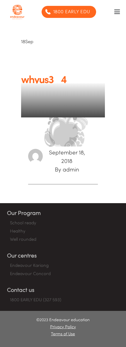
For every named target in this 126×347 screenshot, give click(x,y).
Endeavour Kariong (29, 266)
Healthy (17, 231)
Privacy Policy (63, 327)
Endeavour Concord (30, 274)
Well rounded (23, 239)
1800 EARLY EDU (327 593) (35, 300)
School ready (23, 223)
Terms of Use (63, 334)
